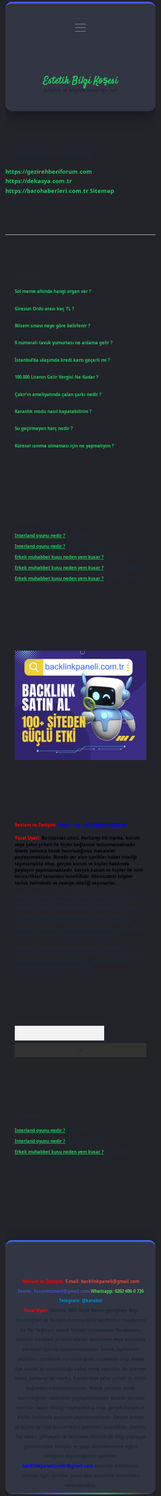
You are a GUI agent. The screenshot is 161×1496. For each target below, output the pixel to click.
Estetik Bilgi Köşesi (80, 81)
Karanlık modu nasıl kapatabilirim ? (53, 411)
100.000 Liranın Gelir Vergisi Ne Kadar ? (56, 377)
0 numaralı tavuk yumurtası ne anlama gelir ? (64, 343)
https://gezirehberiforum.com (48, 171)
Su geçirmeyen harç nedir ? (44, 428)
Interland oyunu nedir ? (40, 536)
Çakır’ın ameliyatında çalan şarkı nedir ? (58, 394)
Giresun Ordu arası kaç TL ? (44, 309)
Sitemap (102, 191)
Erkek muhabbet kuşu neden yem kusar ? (59, 557)
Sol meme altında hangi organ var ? (53, 291)
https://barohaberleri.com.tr (47, 191)
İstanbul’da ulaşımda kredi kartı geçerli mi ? (62, 360)
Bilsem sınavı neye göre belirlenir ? (52, 326)
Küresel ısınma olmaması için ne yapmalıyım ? (64, 446)
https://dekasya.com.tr (38, 181)
